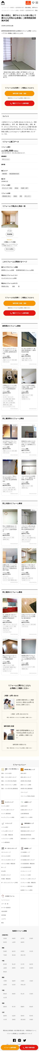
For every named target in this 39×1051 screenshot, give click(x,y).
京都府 (22, 981)
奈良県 (14, 984)
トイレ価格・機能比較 (7, 834)
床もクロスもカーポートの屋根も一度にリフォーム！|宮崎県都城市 (9, 663)
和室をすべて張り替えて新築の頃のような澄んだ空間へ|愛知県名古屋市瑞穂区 (28, 572)
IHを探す (3, 871)
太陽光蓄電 (4, 911)
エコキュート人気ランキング (28, 878)
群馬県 (22, 951)
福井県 (31, 964)
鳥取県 (5, 993)
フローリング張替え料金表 (28, 796)
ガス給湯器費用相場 (26, 867)
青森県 (14, 938)
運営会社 (5, 1030)
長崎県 (22, 1015)
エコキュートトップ (26, 871)
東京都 (14, 955)
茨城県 (5, 951)
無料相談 (28, 3)
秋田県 (5, 942)
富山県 (14, 964)
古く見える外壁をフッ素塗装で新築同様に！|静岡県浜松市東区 (28, 346)
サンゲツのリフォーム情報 (8, 278)
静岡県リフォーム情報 (7, 270)
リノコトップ (5, 10)
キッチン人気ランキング (7, 809)
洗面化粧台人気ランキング (28, 831)
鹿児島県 (23, 1019)
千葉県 (5, 955)
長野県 (14, 968)
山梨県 (5, 968)
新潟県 (5, 964)
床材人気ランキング (26, 777)
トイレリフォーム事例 (7, 838)
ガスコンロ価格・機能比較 (8, 863)
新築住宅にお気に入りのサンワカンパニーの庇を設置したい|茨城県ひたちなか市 (28, 439)
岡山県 (22, 993)
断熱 (2, 922)
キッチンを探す (5, 806)
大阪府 (31, 981)
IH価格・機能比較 (6, 878)
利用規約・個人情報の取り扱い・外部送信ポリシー (22, 1030)
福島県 (22, 942)
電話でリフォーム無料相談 (20, 103)
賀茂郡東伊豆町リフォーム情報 (25, 270)
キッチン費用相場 (6, 813)
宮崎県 (14, 1019)
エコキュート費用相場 (26, 886)
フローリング (24, 792)
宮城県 (31, 938)
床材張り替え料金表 (26, 781)
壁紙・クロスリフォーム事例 (8, 784)
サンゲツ (27, 196)
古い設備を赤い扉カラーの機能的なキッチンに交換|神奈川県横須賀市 (10, 623)
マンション (6, 159)
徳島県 (5, 1006)
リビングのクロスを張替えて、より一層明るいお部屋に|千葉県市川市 (28, 482)
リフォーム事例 (14, 10)
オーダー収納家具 (6, 907)
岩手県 (22, 938)
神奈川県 (23, 955)
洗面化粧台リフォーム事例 (28, 838)
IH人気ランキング (6, 875)
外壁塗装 (3, 915)
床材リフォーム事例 (26, 784)
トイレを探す (4, 827)
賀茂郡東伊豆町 (30, 10)
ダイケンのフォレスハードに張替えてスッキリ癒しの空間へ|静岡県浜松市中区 (10, 347)
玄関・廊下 (25, 188)
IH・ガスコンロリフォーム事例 (9, 882)
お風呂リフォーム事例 (26, 817)
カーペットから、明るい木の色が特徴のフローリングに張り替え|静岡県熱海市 (10, 484)
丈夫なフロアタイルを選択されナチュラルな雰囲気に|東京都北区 (28, 620)
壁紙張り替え (7, 196)
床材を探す (23, 773)
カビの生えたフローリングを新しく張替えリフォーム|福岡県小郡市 (10, 439)
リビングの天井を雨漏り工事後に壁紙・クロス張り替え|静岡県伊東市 (28, 392)
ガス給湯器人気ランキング (28, 860)
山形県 (14, 942)
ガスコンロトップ (6, 852)
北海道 (5, 938)
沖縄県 (31, 1019)
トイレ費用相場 (5, 842)
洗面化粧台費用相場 (26, 834)
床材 (15, 196)
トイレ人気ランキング (7, 831)
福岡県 (5, 1015)
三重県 (5, 981)
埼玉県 (31, 951)
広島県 (31, 993)
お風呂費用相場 (25, 813)
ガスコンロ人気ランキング (8, 860)
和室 (17, 188)
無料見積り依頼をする (19, 744)
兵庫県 (5, 984)
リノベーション (5, 900)
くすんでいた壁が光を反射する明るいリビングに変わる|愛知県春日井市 (28, 526)
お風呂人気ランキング (26, 809)
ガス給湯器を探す (25, 856)
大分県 (5, 1019)
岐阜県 (22, 968)
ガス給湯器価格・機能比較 (28, 863)
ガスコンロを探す (6, 856)
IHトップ (3, 867)
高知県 (31, 1006)
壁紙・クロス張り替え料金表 (8, 781)
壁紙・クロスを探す (6, 773)
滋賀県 (14, 981)
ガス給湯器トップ (25, 852)
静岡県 (22, 10)
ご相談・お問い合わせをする (19, 714)
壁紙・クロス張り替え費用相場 (9, 788)
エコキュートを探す (26, 875)
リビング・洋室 (7, 188)
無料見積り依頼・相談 (19, 93)
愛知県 (5, 971)
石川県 (22, 964)
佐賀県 (14, 1015)
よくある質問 (20, 1033)
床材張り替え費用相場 (26, 788)
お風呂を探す (24, 806)
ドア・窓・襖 (4, 903)
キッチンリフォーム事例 (7, 817)
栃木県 (14, 951)
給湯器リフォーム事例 (26, 890)
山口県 (5, 997)
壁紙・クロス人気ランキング (8, 777)
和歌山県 (23, 984)
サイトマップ (28, 1033)
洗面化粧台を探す (25, 827)
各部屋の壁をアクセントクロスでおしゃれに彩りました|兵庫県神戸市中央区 (28, 662)
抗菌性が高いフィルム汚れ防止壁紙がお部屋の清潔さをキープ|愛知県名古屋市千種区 (10, 572)
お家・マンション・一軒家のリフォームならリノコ (19, 1044)
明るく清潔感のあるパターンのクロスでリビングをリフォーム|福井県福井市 (10, 533)
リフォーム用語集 (11, 1033)
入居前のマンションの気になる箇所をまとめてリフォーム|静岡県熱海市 (9, 388)
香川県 (14, 1006)
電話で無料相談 (30, 1047)
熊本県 (31, 1015)
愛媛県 (22, 1006)
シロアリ (3, 919)
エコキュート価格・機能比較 (28, 882)
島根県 (14, 993)
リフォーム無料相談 (10, 1047)
